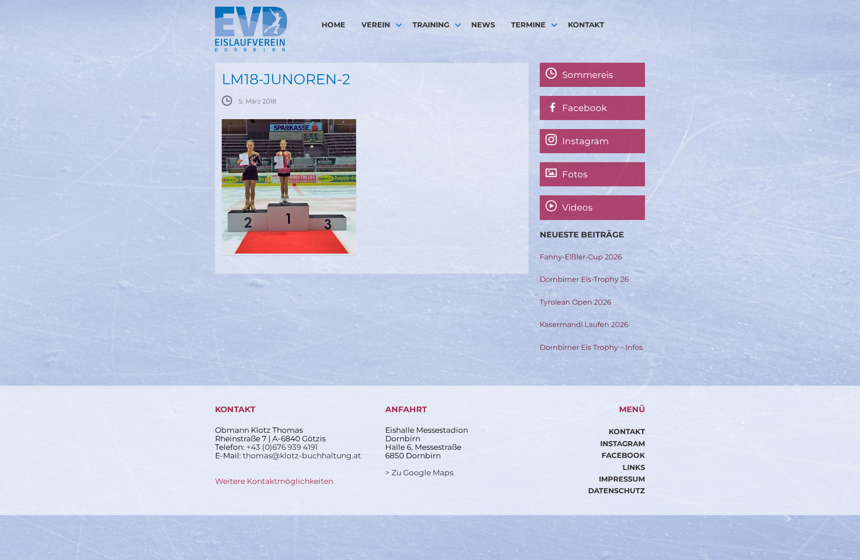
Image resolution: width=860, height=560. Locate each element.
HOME (333, 25)
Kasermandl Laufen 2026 (584, 324)
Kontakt (586, 25)
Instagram (622, 443)
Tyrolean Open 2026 (575, 302)
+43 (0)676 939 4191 (282, 447)
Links (634, 467)
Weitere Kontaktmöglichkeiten (274, 481)
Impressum (622, 479)
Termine (528, 25)
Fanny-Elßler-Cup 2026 (581, 257)
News (483, 25)
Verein (375, 25)
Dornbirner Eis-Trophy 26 (584, 279)
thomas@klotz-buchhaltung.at (302, 455)
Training (431, 25)
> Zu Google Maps (419, 472)
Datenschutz (616, 491)
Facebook (623, 455)
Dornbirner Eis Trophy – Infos (591, 347)
